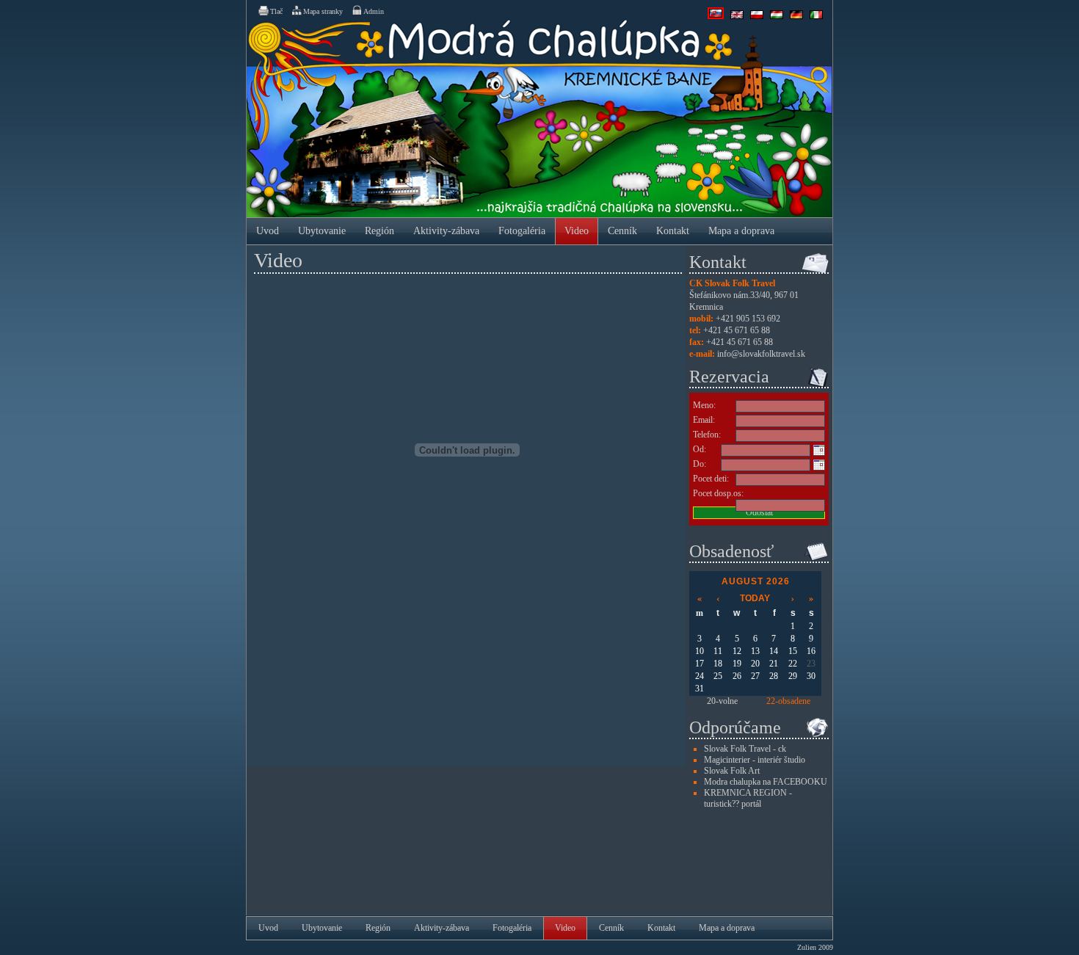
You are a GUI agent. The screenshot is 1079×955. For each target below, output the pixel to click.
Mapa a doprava (741, 230)
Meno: (704, 405)
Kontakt (672, 230)
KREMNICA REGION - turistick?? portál (748, 798)
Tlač (276, 11)
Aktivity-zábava (446, 230)
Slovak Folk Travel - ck (745, 749)
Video (576, 230)
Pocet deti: (711, 478)
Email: (704, 420)
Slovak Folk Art (732, 771)
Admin (373, 11)
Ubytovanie (322, 230)
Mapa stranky (323, 11)
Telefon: (707, 434)
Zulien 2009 (815, 947)
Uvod (267, 230)
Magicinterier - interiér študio (754, 760)
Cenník (622, 230)
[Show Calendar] (819, 450)
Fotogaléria (521, 230)
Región (379, 230)
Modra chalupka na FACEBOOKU (765, 782)
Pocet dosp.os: (718, 493)
